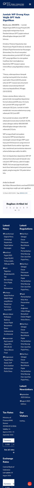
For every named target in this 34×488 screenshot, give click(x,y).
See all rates (9, 450)
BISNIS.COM (23, 193)
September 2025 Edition (25, 395)
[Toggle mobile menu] (30, 4)
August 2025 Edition (25, 402)
